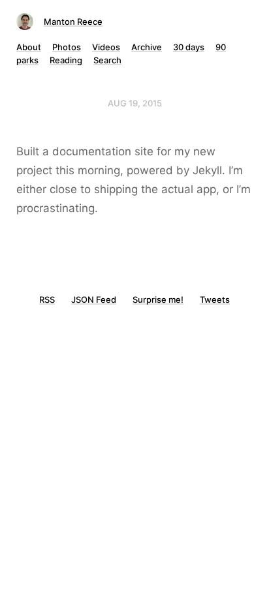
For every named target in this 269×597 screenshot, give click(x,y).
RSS (47, 299)
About (28, 47)
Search (107, 60)
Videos (106, 47)
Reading (66, 60)
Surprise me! (158, 299)
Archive (146, 47)
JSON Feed (93, 299)
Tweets (215, 299)
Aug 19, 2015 (135, 103)
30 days (188, 47)
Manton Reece (73, 21)
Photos (66, 47)
